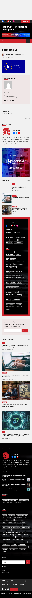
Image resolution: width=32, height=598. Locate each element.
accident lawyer (10, 252)
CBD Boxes (12, 259)
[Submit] (28, 562)
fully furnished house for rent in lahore (14, 272)
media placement (17, 289)
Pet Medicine (22, 240)
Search (25, 331)
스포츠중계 (8, 309)
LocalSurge (15, 287)
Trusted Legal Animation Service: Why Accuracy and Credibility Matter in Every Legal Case (15, 435)
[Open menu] (3, 41)
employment (9, 264)
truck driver (19, 306)
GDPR (7, 282)
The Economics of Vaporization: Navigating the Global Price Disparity (20, 187)
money (16, 292)
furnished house (10, 277)
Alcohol (18, 252)
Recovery (8, 299)
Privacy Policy (5, 572)
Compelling (18, 235)
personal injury (10, 297)
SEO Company (9, 301)
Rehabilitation (16, 299)
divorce (18, 261)
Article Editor (9, 54)
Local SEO (8, 287)
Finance (8, 266)
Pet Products (9, 242)
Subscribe (13, 589)
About (3, 570)
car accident (9, 256)
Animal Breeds (17, 232)
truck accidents (10, 306)
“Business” (15, 195)
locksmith (8, 289)
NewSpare (25, 593)
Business (18, 254)
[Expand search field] (28, 41)
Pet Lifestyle (14, 240)
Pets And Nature (18, 242)
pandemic (19, 294)
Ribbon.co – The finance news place (15, 581)
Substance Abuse (10, 304)
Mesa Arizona (9, 292)
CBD (7, 259)
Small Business (18, 301)
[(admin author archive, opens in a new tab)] (3, 55)
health (19, 282)
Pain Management (10, 294)
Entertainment (9, 237)
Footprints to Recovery (11, 269)
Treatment (18, 304)
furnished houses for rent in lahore (14, 280)
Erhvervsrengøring (18, 264)
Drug (24, 261)
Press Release (9, 244)
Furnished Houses (20, 277)
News (14, 184)
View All (28, 180)
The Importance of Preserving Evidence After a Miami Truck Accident (19, 210)
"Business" (8, 232)
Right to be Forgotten (7, 114)
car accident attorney (19, 256)
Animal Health (9, 235)
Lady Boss (17, 284)
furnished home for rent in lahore (14, 275)
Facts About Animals (20, 237)
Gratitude (13, 282)
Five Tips (14, 266)
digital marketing (10, 261)
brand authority (10, 254)
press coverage (19, 297)
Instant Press (9, 284)
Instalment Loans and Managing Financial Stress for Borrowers (20, 198)
